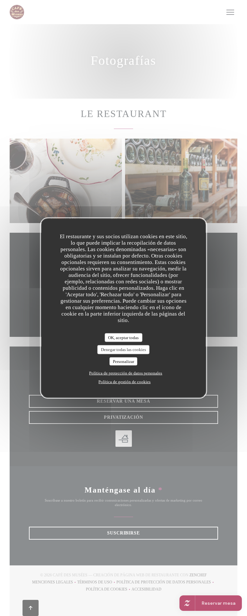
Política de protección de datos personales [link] (125, 373)
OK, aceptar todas (123, 337)
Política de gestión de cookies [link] (124, 381)
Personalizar (123, 361)
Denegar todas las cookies (123, 349)
